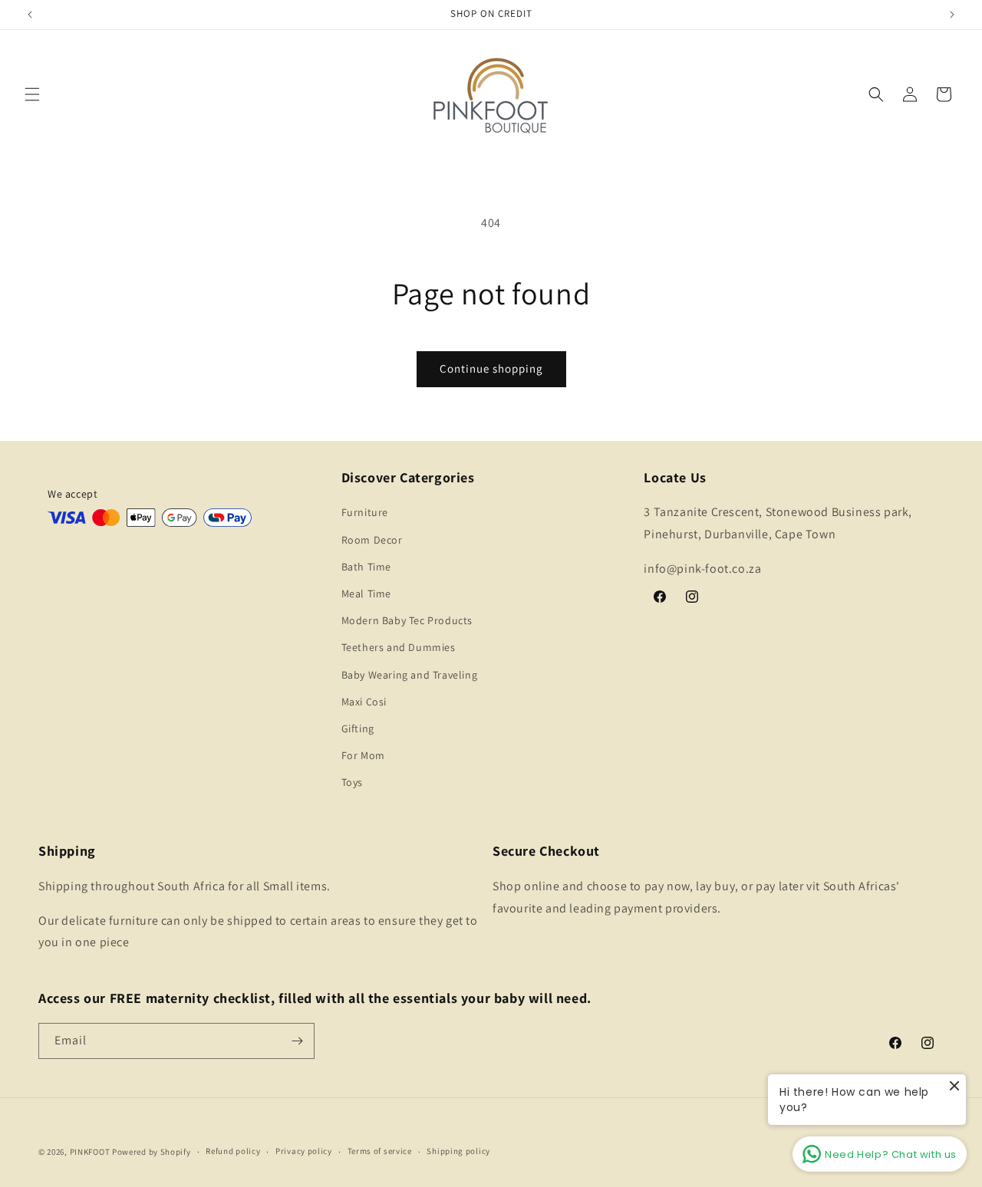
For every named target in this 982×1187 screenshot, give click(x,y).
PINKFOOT (90, 1151)
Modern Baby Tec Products (407, 620)
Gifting (357, 728)
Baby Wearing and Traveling (409, 675)
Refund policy (233, 1151)
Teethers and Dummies (398, 647)
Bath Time (366, 567)
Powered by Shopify (151, 1151)
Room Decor (372, 540)
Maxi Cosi (364, 702)
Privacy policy (303, 1151)
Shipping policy (458, 1151)
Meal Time (366, 593)
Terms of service (380, 1151)
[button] (32, 94)
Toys (352, 782)
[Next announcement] (952, 14)
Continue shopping (491, 368)
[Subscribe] (297, 1041)
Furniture (364, 512)
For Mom (363, 755)
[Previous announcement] (30, 14)
